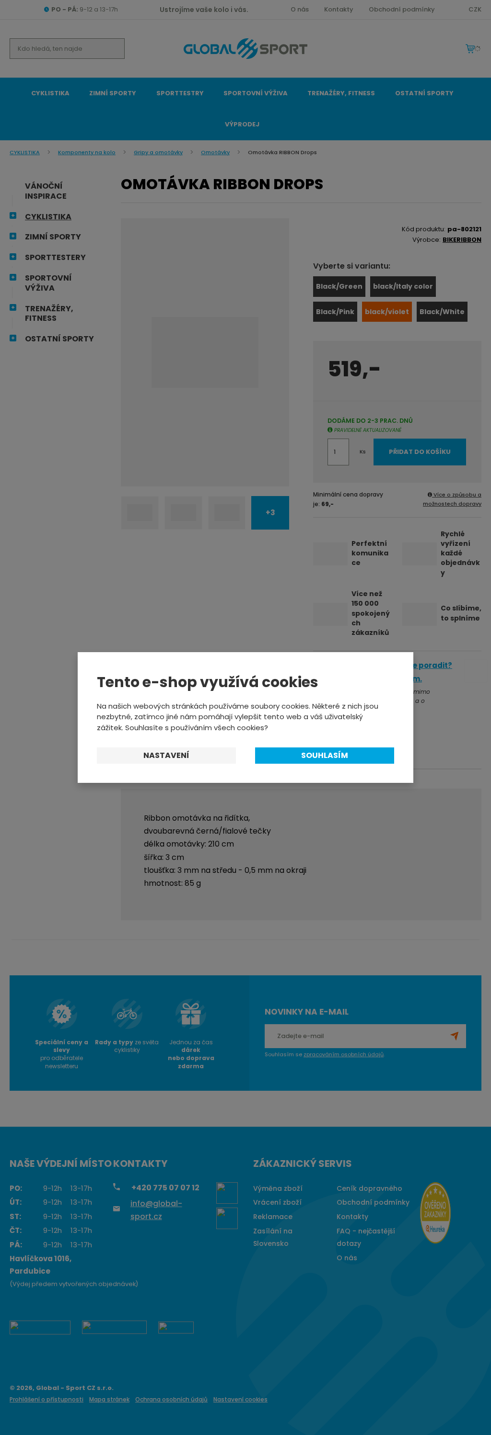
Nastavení (166, 755)
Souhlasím (324, 755)
